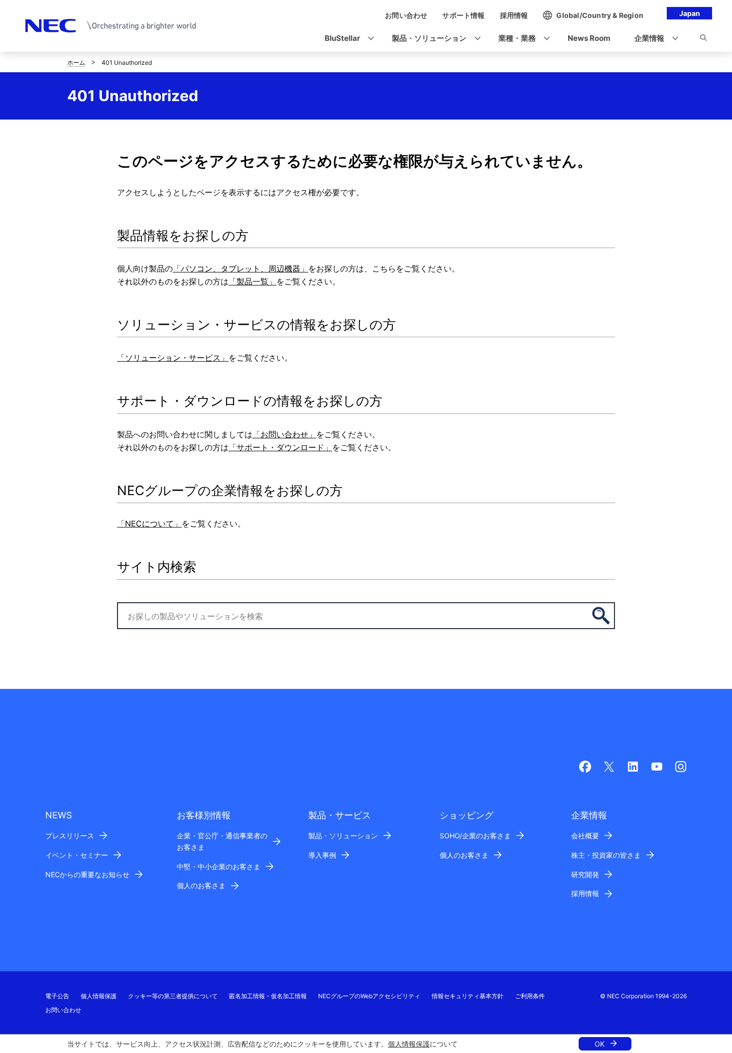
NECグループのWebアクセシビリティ (369, 996)
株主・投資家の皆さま (606, 855)
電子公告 (57, 996)
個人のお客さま (201, 885)
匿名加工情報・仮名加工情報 (268, 996)
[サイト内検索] (703, 39)
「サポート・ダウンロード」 (280, 447)
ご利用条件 (530, 996)
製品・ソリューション (343, 835)
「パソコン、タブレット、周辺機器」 (240, 268)
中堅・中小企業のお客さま (218, 866)
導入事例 (322, 855)
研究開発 (585, 874)
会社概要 (585, 835)
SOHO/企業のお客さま (475, 835)
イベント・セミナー (76, 855)
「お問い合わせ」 (284, 434)
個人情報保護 (409, 1044)
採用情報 (585, 893)
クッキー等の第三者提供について (173, 996)
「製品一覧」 (252, 281)
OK (600, 1044)
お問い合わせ (63, 1010)
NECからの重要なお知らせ (87, 874)
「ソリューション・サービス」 (173, 358)
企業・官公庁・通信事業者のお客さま (222, 841)
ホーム (76, 62)
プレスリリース (69, 835)
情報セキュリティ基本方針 (467, 996)
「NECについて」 (149, 523)
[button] (346, 38)
